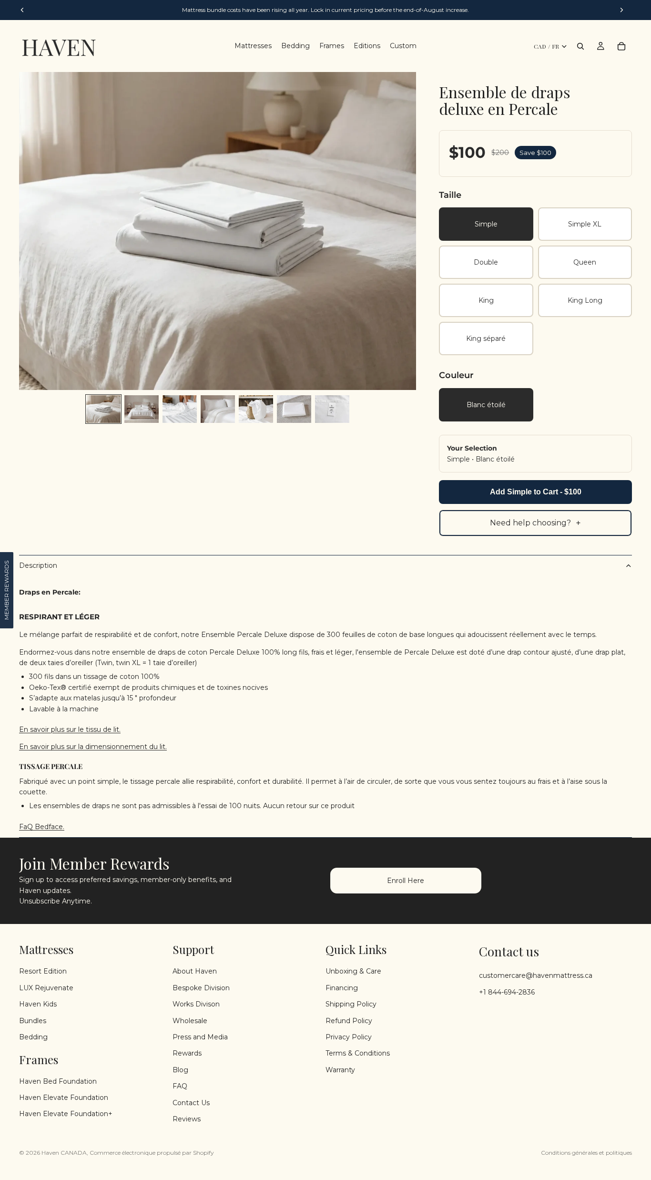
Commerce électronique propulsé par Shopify (152, 1152)
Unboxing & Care (353, 971)
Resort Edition (43, 971)
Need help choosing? (535, 523)
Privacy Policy (349, 1037)
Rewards (187, 1053)
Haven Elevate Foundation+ (65, 1113)
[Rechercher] (580, 46)
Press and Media (200, 1037)
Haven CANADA (64, 1152)
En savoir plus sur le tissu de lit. (70, 729)
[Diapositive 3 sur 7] (180, 409)
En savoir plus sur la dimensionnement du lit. (93, 746)
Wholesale (190, 1020)
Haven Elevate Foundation (63, 1097)
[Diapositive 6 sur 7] (294, 409)
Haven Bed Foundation (58, 1081)
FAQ (180, 1086)
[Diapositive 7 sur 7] (332, 409)
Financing (342, 988)
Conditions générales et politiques (586, 1152)
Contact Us (191, 1102)
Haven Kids (38, 1004)
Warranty (340, 1070)
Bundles (32, 1020)
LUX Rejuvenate (46, 988)
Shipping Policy (351, 1004)
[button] (6, 590)
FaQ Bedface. (41, 826)
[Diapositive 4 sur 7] (218, 409)
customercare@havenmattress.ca (535, 975)
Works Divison (196, 1004)
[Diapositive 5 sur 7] (256, 409)
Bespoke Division (201, 988)
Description (38, 565)
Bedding (33, 1037)
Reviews (187, 1119)
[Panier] (621, 46)
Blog (180, 1070)
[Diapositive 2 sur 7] (141, 409)
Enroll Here (405, 880)
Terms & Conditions (358, 1053)
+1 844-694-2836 (507, 991)
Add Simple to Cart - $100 (535, 492)
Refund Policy (349, 1020)
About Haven (195, 971)
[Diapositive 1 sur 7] (103, 409)
